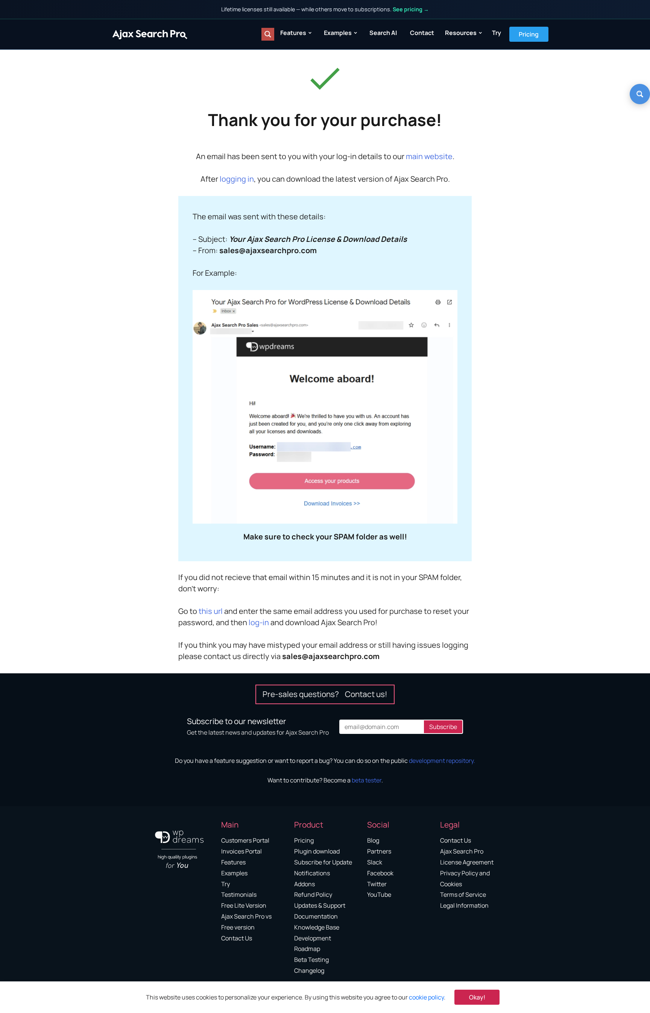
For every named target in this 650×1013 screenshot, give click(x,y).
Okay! (477, 997)
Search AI (383, 33)
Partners (379, 851)
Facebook (380, 873)
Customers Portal (245, 840)
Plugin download (317, 851)
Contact (422, 33)
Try (496, 33)
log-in (259, 622)
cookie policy (426, 997)
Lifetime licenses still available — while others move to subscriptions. (325, 9)
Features (293, 33)
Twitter (377, 884)
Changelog (309, 970)
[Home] (150, 34)
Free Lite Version (243, 905)
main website (429, 156)
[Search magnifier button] (267, 34)
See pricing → (411, 9)
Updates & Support (319, 905)
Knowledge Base (316, 927)
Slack (374, 862)
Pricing (529, 34)
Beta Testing (311, 959)
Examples (338, 33)
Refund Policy (313, 894)
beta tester (366, 780)
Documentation (316, 916)
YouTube (379, 894)
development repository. (442, 760)
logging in (237, 179)
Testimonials (239, 894)
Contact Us (236, 938)
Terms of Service (463, 894)
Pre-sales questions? (325, 694)
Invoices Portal (241, 851)
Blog (373, 840)
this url (211, 611)
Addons (304, 884)
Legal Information (464, 905)
